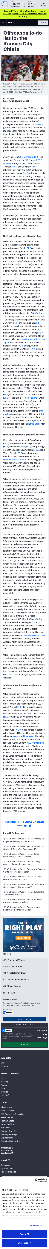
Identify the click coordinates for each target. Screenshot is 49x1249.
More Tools (24, 1019)
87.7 (35, 167)
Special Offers (7, 1168)
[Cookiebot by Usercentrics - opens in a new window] (35, 1180)
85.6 (15, 323)
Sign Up (24, 1044)
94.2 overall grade (35, 743)
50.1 (39, 333)
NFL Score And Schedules (12, 1114)
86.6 (6, 394)
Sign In (43, 23)
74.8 (28, 674)
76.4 (36, 420)
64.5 (19, 707)
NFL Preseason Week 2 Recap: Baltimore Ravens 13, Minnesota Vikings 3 (22, 901)
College (4, 1092)
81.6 (6, 446)
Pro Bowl (27, 173)
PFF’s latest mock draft (34, 635)
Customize (23, 1243)
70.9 (37, 323)
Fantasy (4, 1085)
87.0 (6, 391)
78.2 (20, 453)
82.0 (42, 176)
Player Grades (7, 1118)
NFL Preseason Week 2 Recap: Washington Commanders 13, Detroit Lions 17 (23, 885)
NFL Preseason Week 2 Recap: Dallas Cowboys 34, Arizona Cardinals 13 (21, 855)
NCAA (4, 6)
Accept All (24, 1234)
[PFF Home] (10, 22)
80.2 (38, 450)
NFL (4, 2)
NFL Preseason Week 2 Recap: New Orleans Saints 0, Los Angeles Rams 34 (24, 870)
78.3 (31, 417)
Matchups (5, 1128)
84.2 (6, 443)
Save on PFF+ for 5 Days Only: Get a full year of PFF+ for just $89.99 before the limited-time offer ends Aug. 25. (25, 13)
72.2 (32, 349)
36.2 (38, 313)
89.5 (21, 346)
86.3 (41, 414)
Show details (35, 1225)
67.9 (23, 294)
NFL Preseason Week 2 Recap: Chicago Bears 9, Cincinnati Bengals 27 (22, 863)
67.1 (33, 622)
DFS (3, 1088)
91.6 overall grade (27, 157)
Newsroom (5, 1066)
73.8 (39, 560)
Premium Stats (7, 1121)
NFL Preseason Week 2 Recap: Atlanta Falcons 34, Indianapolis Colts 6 (21, 908)
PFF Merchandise (8, 1172)
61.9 (18, 730)
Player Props (6, 1107)
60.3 (38, 619)
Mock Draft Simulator (10, 1141)
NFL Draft (5, 1095)
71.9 (29, 248)
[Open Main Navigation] (3, 22)
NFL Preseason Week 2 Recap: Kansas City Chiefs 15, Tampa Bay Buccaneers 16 (23, 847)
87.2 (28, 160)
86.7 (14, 167)
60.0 (6, 717)
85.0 (6, 398)
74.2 (28, 446)
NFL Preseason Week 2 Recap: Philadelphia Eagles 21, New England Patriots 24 (23, 840)
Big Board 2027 (8, 1138)
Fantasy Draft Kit (8, 1131)
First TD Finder (7, 1111)
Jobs (3, 1063)
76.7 (6, 674)
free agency (32, 398)
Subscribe (5, 1165)
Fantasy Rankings (9, 1134)
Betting (4, 1082)
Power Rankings (8, 1124)
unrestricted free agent (23, 736)
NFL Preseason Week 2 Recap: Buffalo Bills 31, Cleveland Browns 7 (23, 893)
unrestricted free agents (14, 460)
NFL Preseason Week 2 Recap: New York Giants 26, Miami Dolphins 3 (22, 878)
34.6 (40, 316)
